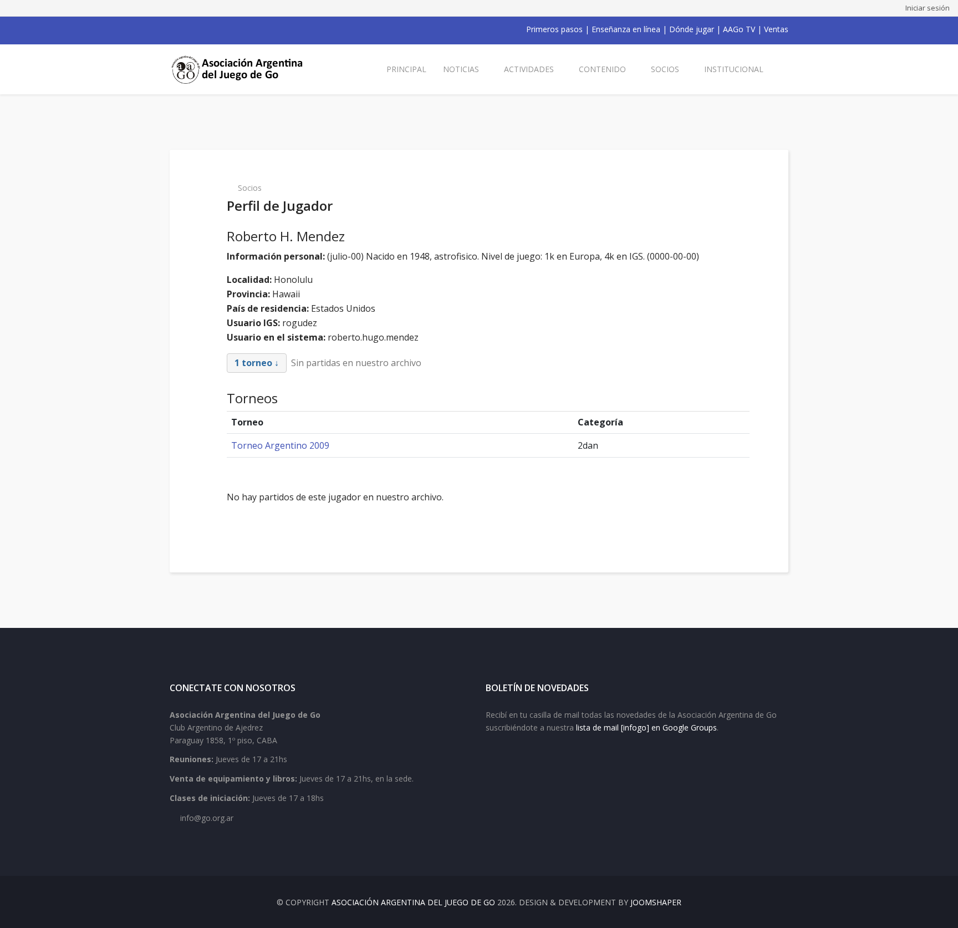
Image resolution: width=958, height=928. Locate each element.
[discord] (246, 29)
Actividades (529, 69)
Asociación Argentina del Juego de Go (413, 902)
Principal (406, 69)
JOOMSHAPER (655, 902)
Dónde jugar (691, 29)
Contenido (602, 69)
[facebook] (174, 29)
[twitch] (231, 29)
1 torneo (253, 363)
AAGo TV (739, 29)
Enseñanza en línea (626, 29)
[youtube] (203, 29)
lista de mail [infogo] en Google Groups (646, 727)
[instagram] (217, 29)
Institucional (733, 69)
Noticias (461, 69)
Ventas (776, 29)
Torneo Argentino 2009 (280, 445)
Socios (665, 69)
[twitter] (188, 29)
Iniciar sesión (927, 8)
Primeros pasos (554, 29)
